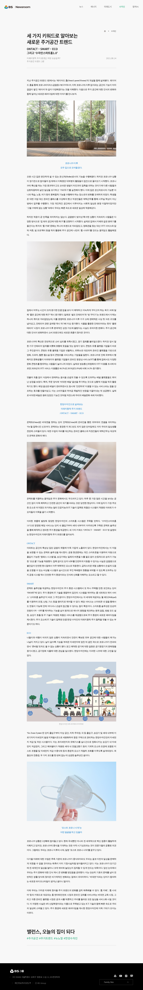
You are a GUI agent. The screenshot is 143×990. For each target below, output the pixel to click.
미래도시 (108, 6)
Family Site (109, 982)
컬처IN (135, 6)
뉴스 (81, 6)
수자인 (122, 6)
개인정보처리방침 (22, 983)
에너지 (93, 6)
